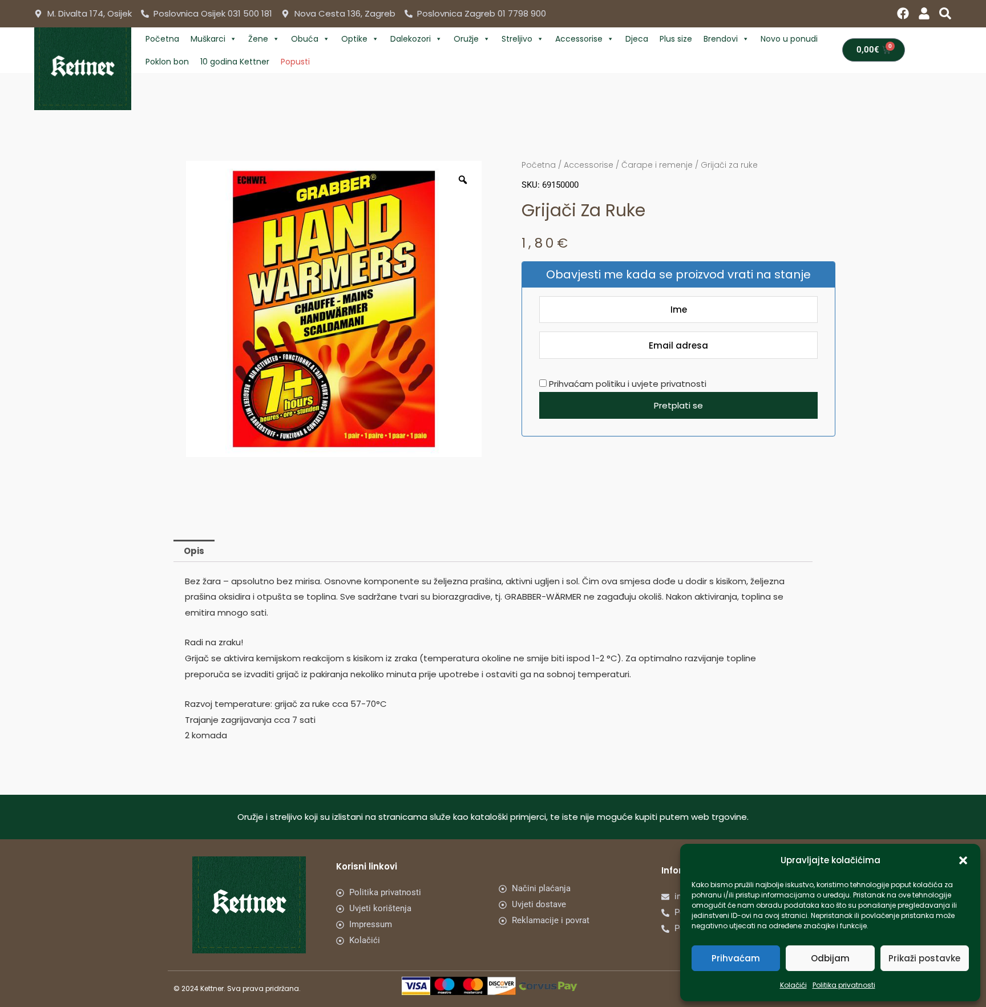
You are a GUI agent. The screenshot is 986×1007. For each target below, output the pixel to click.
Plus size (676, 39)
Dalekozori (410, 39)
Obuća (304, 39)
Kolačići (793, 985)
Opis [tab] (194, 551)
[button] (963, 860)
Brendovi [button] (721, 39)
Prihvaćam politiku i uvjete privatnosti (626, 384)
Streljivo (517, 39)
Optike (354, 39)
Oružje (466, 39)
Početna (162, 39)
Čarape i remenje (657, 165)
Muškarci (208, 39)
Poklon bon (167, 61)
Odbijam (830, 958)
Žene (258, 39)
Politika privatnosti (844, 985)
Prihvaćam (736, 958)
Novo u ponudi (789, 39)
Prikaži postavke (924, 958)
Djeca (636, 39)
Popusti (295, 61)
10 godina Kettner (234, 61)
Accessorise (579, 39)
